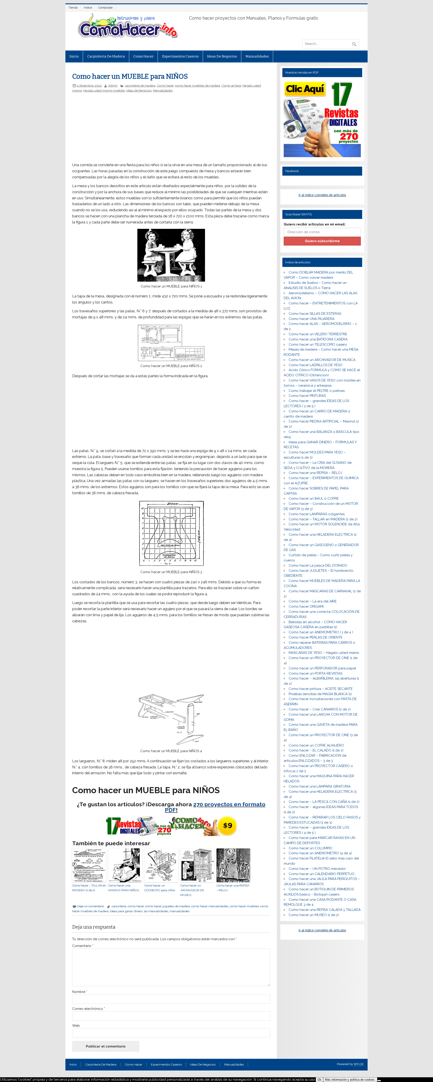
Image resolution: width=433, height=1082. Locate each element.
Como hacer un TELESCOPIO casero (318, 344)
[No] (379, 1080)
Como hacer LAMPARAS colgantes (317, 514)
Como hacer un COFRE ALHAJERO (316, 745)
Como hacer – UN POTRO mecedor (317, 869)
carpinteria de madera (106, 56)
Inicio (74, 56)
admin (112, 85)
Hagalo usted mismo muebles (104, 90)
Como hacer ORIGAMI (306, 606)
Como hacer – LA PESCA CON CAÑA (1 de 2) (324, 802)
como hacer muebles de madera (197, 85)
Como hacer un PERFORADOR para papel (322, 668)
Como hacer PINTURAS (307, 396)
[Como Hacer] (127, 37)
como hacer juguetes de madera (167, 906)
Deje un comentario (90, 906)
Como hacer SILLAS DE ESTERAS (315, 314)
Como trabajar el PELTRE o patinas (317, 391)
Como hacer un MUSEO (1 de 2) (314, 915)
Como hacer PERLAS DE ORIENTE (316, 637)
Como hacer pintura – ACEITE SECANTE (321, 689)
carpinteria (119, 906)
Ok (319, 1079)
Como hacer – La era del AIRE (313, 601)
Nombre (79, 992)
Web (76, 1025)
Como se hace (231, 85)
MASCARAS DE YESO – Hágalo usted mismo (324, 653)
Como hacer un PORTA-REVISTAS (315, 673)
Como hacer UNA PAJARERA (311, 319)
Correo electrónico (88, 1009)
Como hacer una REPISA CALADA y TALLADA (325, 910)
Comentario (82, 946)
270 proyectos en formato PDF (215, 807)
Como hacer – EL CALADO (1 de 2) (316, 750)
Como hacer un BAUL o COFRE (314, 498)
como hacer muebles (244, 906)
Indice (88, 7)
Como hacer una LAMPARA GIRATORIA (319, 786)
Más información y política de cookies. (350, 1079)
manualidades (179, 911)
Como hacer (143, 56)
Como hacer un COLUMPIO (310, 848)
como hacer (136, 906)
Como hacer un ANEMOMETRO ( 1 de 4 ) (321, 632)
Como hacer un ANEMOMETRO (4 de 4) (320, 853)
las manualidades (156, 911)
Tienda (73, 7)
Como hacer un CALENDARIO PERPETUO (322, 874)
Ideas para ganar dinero (126, 911)
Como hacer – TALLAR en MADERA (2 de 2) (89, 888)
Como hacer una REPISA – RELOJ (232, 888)
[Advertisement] (148, 125)
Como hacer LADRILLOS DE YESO (316, 365)
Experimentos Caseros (180, 56)
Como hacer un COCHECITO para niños (159, 888)
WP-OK (359, 1064)
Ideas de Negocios (222, 56)
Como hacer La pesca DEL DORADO (318, 565)
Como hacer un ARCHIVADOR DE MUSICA (192, 890)
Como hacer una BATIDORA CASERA (318, 339)
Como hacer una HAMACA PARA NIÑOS (123, 888)
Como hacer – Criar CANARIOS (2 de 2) (320, 709)
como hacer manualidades (209, 906)
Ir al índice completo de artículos (322, 195)
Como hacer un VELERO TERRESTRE (318, 334)
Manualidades (257, 56)
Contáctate (105, 7)
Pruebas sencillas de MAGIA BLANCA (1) (320, 694)
